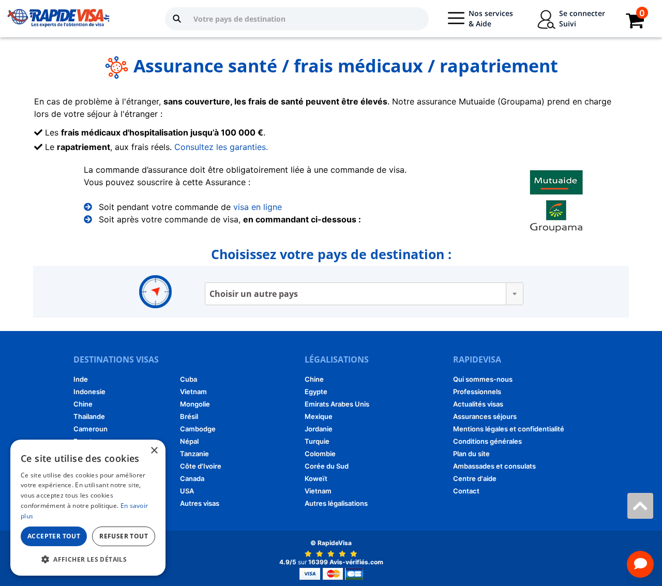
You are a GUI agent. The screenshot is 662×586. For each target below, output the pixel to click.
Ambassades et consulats (494, 466)
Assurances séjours (485, 416)
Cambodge (198, 429)
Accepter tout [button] (53, 536)
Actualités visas (478, 404)
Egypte (316, 391)
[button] (88, 559)
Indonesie (89, 391)
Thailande (89, 416)
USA (187, 491)
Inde (80, 379)
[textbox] (364, 294)
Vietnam (193, 391)
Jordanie (319, 429)
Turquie (317, 441)
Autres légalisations (336, 503)
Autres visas (199, 503)
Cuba (188, 379)
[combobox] (364, 293)
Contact (466, 491)
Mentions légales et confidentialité (508, 429)
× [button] (154, 451)
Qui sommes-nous (483, 379)
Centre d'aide (474, 478)
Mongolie (195, 404)
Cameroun (90, 429)
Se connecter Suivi (582, 18)
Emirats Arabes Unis (337, 404)
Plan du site (471, 453)
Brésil (189, 416)
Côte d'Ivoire (200, 466)
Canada (192, 478)
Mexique (319, 416)
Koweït (316, 478)
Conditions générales (487, 441)
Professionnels (477, 391)
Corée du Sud (327, 466)
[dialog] (88, 508)
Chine (83, 404)
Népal (189, 441)
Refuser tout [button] (123, 536)
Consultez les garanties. (221, 147)
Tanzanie (194, 453)
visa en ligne (257, 207)
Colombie (320, 453)
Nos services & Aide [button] (491, 18)
